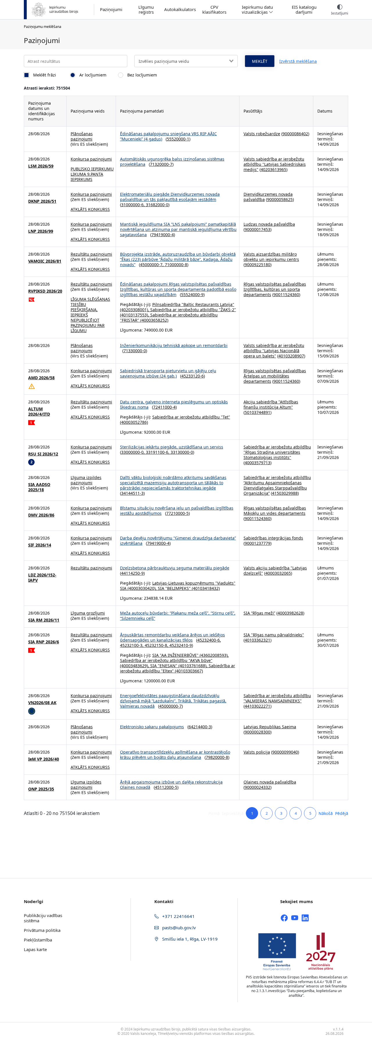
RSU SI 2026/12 (43, 454)
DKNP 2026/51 (42, 201)
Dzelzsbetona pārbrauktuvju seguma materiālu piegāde (174, 568)
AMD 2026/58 (41, 377)
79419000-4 (162, 234)
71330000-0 (135, 350)
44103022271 (257, 706)
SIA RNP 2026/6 (43, 642)
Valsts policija (257, 752)
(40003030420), (142, 588)
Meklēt (259, 61)
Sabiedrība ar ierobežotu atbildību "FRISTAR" (169, 317)
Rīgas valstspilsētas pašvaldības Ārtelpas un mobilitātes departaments (275, 376)
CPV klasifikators (214, 10)
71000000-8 (176, 264)
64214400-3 (200, 726)
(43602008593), (213, 655)
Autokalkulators (180, 9)
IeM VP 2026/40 (43, 759)
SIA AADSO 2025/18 (39, 487)
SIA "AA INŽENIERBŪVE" (175, 655)
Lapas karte (35, 949)
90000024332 (257, 787)
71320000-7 (161, 164)
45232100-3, (132, 645)
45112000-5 (166, 787)
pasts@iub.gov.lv (178, 927)
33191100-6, (158, 452)
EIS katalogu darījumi (304, 10)
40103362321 (257, 640)
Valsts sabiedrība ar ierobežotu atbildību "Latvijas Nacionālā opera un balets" (274, 351)
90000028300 (257, 732)
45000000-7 (170, 706)
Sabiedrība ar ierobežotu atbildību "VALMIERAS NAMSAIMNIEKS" (277, 698)
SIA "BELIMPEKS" (174, 588)
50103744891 (257, 412)
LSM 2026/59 (40, 166)
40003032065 (278, 573)
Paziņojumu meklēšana (42, 26)
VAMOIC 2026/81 (44, 261)
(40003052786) (134, 422)
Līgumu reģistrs (146, 10)
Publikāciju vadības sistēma (43, 918)
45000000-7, (152, 264)
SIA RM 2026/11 (43, 620)
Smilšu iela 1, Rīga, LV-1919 (189, 939)
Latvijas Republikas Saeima (270, 726)
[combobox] (186, 61)
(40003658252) (153, 320)
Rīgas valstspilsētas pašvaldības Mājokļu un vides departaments (275, 510)
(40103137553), (135, 315)
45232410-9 (180, 645)
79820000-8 (217, 757)
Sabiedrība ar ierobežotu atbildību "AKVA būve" (166, 660)
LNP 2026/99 (40, 231)
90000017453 (257, 229)
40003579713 (257, 462)
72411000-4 (164, 407)
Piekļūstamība (38, 939)
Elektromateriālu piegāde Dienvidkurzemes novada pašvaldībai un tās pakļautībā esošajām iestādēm (170, 196)
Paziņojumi (111, 9)
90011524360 (286, 294)
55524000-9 (192, 294)
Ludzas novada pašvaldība (269, 224)
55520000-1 (178, 139)
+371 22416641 (178, 916)
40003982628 (290, 613)
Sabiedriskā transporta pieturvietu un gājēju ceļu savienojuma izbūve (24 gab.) (168, 373)
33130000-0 (182, 452)
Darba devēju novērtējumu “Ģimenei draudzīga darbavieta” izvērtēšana (178, 540)
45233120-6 (192, 376)
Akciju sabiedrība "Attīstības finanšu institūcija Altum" (271, 404)
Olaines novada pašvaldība (270, 782)
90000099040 (285, 752)
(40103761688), (193, 665)
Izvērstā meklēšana (298, 61)
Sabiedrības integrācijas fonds (273, 538)
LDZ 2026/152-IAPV (42, 577)
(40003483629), (135, 665)
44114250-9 (132, 573)
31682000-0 (157, 204)
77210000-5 (177, 513)
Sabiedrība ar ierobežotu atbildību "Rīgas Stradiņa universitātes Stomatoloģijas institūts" (277, 452)
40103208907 (291, 356)
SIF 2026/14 (39, 545)
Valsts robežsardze (262, 133)
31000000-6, (133, 204)
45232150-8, (157, 645)
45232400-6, (209, 640)
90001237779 (257, 543)
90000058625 (280, 199)
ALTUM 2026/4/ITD (39, 411)
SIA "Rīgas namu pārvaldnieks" (274, 635)
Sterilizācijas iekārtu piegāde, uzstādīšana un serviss (171, 447)
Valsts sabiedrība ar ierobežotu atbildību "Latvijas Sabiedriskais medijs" (275, 164)
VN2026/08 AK (42, 702)
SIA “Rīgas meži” (259, 613)
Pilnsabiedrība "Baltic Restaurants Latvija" (193, 304)
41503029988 (285, 493)
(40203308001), (135, 309)
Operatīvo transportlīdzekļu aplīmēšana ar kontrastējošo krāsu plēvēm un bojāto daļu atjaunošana (175, 754)
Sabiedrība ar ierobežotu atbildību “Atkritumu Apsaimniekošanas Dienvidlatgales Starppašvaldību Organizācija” (277, 485)
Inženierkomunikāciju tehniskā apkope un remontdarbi (174, 345)
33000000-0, (133, 452)
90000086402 (295, 133)
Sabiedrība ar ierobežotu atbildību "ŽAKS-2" (193, 309)
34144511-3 (132, 493)
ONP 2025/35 (41, 789)
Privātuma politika (42, 930)
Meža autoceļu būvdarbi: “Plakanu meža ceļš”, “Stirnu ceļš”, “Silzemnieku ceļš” (177, 615)
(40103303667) (188, 671)
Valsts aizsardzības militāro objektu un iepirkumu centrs (271, 256)
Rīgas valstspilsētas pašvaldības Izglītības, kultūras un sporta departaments (275, 289)
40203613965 (273, 169)
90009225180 (257, 264)
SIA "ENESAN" (163, 665)
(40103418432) (205, 588)
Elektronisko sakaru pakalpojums (152, 726)
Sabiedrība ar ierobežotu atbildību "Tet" (191, 417)
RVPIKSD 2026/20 (45, 291)
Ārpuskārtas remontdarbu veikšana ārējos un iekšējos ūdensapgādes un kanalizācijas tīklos (172, 637)
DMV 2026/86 (41, 515)
